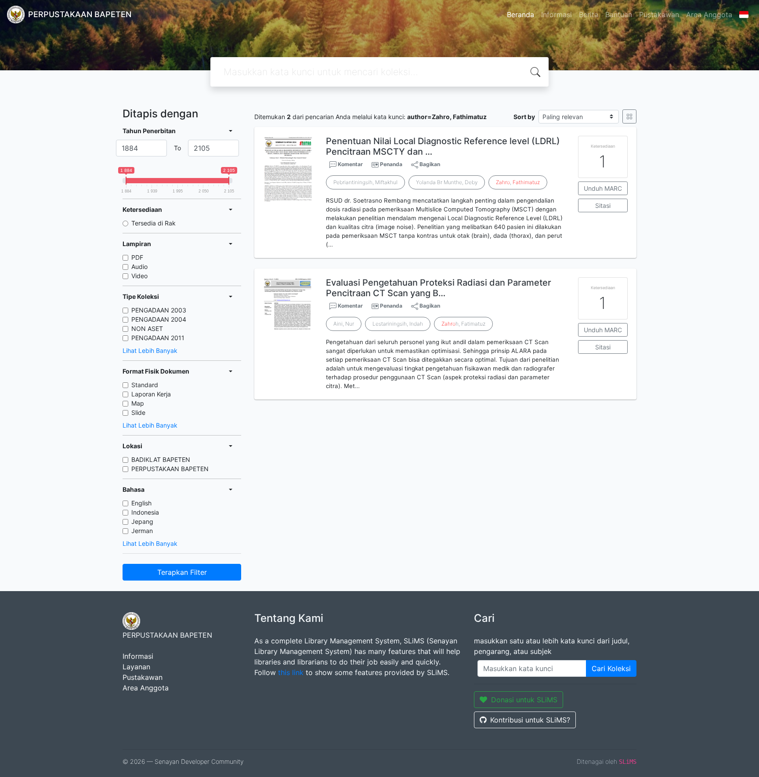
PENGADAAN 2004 (158, 319)
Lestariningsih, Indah (397, 323)
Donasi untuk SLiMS (524, 699)
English (141, 503)
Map (137, 403)
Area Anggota (709, 14)
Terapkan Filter (182, 572)
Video (139, 276)
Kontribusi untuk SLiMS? (530, 719)
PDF (137, 257)
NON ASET (147, 328)
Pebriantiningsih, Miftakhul (365, 182)
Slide (138, 412)
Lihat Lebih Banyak (150, 350)
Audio (139, 266)
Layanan (136, 666)
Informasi (556, 14)
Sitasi (603, 205)
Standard (144, 384)
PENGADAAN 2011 (157, 337)
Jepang (142, 521)
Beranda (520, 14)
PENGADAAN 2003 (158, 310)
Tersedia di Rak (153, 223)
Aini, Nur (343, 323)
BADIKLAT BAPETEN (160, 459)
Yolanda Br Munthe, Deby (446, 182)
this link (291, 672)
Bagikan (429, 164)
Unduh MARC (603, 188)
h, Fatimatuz (463, 323)
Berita (588, 14)
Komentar (349, 164)
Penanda (391, 164)
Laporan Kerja (151, 394)
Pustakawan (659, 14)
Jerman (142, 530)
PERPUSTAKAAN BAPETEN (170, 468)
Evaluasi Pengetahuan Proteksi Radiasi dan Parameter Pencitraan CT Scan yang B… (438, 287)
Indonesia (145, 512)
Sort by (524, 116)
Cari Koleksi (611, 668)
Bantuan (618, 14)
